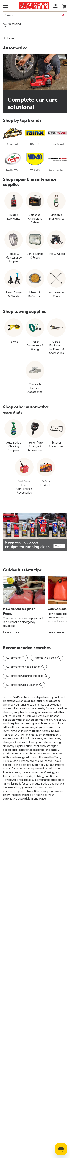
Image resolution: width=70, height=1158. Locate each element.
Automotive (13, 657)
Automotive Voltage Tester (23, 666)
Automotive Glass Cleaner (22, 684)
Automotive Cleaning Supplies (24, 675)
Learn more (11, 632)
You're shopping (12, 24)
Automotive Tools (45, 657)
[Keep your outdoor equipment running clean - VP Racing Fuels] (35, 532)
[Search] (63, 15)
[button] (55, 6)
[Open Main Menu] (5, 6)
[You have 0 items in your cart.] (64, 6)
